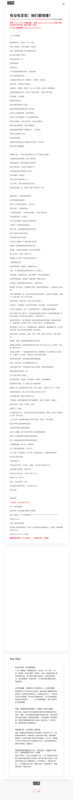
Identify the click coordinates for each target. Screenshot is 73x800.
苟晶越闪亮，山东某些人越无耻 (27, 730)
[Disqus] (36, 577)
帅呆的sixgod (16, 19)
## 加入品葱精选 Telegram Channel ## (25, 28)
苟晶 (36, 19)
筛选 (49, 19)
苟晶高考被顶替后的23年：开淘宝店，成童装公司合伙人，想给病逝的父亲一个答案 (35, 751)
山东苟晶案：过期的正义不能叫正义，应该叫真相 (34, 688)
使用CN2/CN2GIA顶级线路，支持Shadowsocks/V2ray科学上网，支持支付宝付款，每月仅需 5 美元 (36, 24)
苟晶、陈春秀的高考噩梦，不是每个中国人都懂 (34, 709)
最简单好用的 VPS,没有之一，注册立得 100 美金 (29, 538)
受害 (46, 19)
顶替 (43, 19)
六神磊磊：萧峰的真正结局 (19, 502)
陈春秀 (40, 19)
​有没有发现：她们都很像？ (25, 667)
